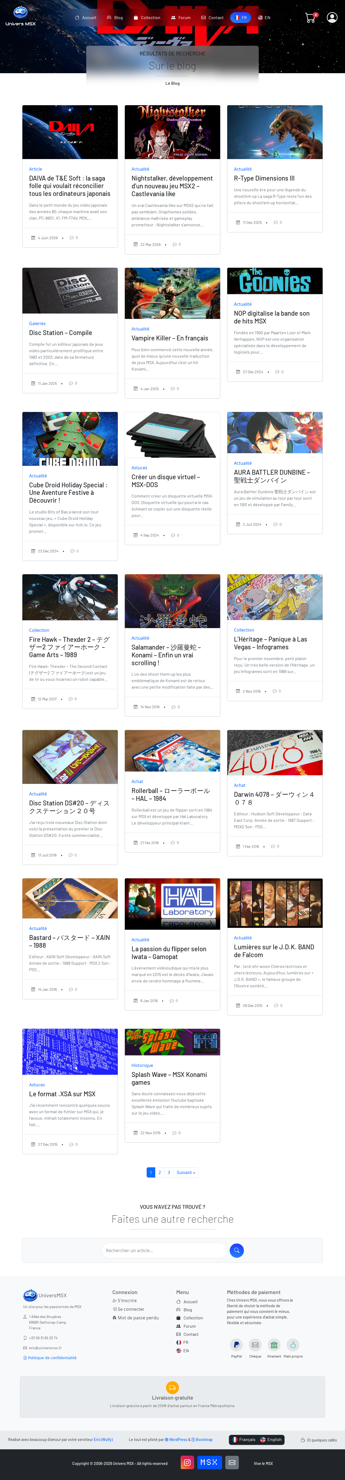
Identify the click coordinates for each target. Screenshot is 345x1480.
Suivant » (186, 1172)
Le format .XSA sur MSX (62, 1094)
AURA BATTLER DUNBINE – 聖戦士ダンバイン (272, 476)
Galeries (37, 323)
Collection (39, 630)
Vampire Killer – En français (170, 338)
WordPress (177, 1439)
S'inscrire (127, 1300)
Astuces (139, 468)
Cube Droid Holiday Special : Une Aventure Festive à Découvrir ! (68, 492)
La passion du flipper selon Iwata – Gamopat (169, 952)
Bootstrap (204, 1439)
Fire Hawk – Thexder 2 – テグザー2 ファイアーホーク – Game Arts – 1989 (69, 647)
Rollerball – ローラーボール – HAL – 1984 (171, 794)
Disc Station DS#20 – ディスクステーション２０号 (69, 807)
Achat (137, 781)
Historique (142, 1065)
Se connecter (130, 1309)
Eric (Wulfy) (103, 1439)
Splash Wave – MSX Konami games (169, 1078)
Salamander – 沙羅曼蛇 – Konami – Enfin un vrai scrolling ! (166, 655)
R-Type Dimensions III (264, 178)
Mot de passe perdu (137, 1318)
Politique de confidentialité (52, 1357)
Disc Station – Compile (60, 332)
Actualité (140, 169)
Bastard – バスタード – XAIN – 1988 (69, 941)
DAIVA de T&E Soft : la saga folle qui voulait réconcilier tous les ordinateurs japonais (70, 186)
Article (35, 169)
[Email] (232, 1462)
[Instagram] (187, 1462)
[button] (310, 17)
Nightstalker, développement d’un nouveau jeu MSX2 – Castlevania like (172, 186)
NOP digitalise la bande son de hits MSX (272, 317)
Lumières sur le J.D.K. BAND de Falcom (274, 951)
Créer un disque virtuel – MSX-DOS (166, 480)
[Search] (237, 1250)
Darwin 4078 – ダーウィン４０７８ (274, 798)
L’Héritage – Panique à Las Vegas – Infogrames (270, 643)
